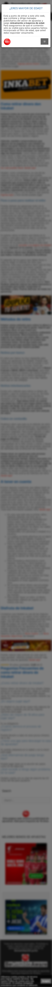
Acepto (46, 981)
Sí (44, 41)
